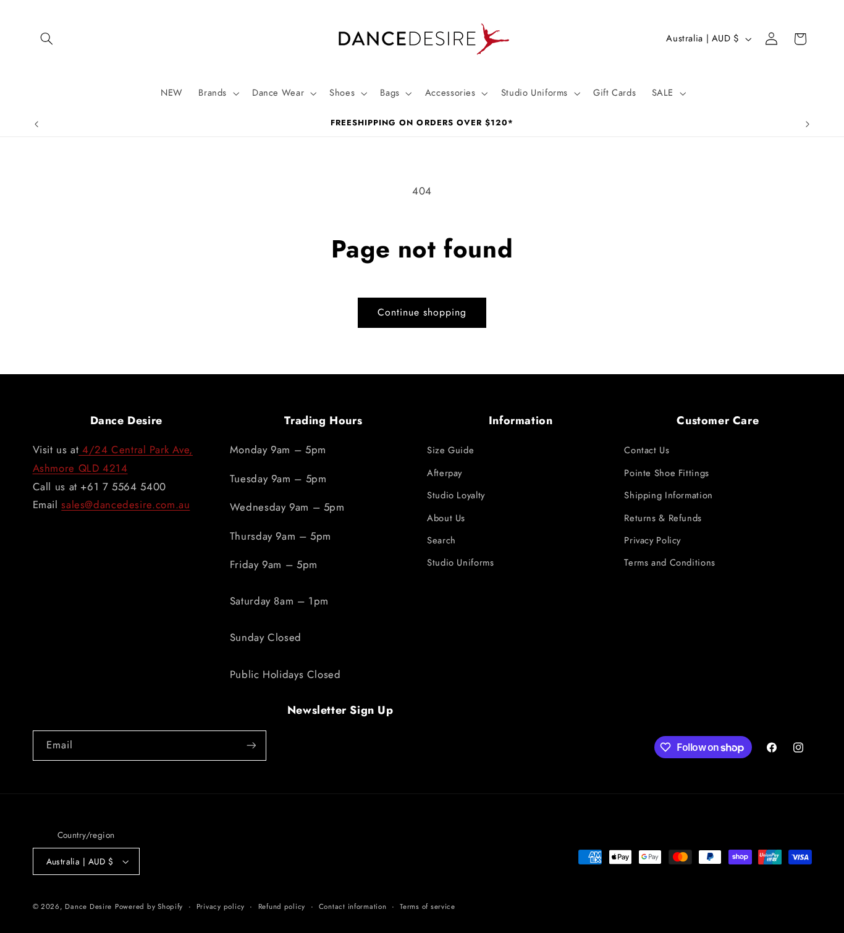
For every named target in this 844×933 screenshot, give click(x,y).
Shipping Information (668, 495)
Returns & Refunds (663, 518)
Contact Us (646, 450)
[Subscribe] (251, 745)
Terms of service (427, 906)
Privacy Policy (652, 540)
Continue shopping (422, 312)
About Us (446, 518)
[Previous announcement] (36, 124)
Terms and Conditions (669, 562)
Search (441, 540)
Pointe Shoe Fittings (666, 473)
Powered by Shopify (149, 906)
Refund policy (282, 906)
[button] (47, 39)
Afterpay (444, 473)
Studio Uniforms (460, 562)
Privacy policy (220, 906)
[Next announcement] (807, 124)
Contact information (353, 906)
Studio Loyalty (456, 495)
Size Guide (450, 450)
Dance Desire (88, 906)
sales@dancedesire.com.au (125, 504)
